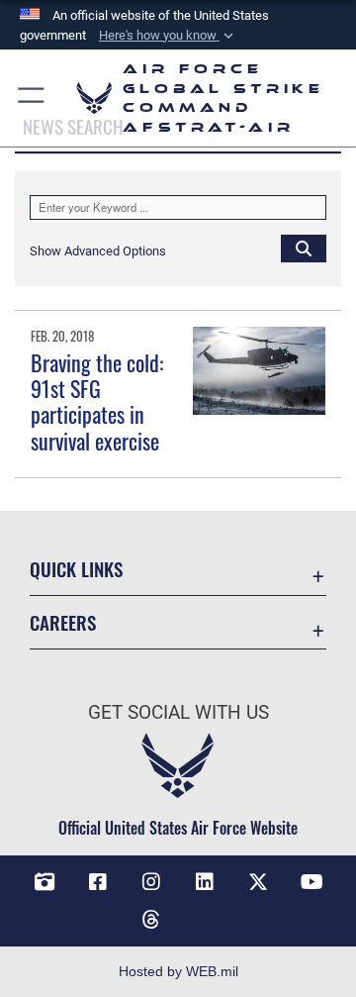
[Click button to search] (303, 247)
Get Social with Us (178, 712)
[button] (168, 36)
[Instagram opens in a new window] (151, 882)
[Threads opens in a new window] (151, 920)
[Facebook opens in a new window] (98, 882)
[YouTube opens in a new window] (311, 882)
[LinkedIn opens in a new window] (205, 882)
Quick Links (76, 568)
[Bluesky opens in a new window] (205, 912)
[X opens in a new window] (258, 882)
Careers (63, 622)
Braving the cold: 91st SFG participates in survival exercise (97, 401)
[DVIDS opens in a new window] (44, 882)
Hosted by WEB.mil (178, 971)
